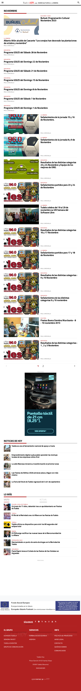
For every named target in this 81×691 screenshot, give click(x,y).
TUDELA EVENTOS (10, 643)
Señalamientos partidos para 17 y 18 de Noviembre (57, 254)
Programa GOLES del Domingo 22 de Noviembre (26, 61)
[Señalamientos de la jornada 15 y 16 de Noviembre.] (21, 124)
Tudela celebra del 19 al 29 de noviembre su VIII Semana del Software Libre (54, 210)
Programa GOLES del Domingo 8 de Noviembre (26, 89)
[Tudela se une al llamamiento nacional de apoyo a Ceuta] (7, 448)
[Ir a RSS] (55, 621)
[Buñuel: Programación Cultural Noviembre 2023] (21, 25)
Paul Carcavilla (9, 45)
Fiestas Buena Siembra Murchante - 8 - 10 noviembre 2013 (58, 322)
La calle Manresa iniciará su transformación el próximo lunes (35, 463)
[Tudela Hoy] (40, 2)
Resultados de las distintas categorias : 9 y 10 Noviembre (58, 276)
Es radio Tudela (10, 636)
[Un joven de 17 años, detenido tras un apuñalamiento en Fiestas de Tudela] (7, 507)
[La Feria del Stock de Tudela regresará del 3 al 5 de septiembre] (7, 484)
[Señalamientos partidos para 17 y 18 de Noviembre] (21, 259)
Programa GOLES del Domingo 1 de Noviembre (26, 108)
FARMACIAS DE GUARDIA (38, 636)
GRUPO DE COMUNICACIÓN (13, 647)
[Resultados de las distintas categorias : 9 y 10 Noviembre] (21, 282)
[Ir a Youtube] (52, 621)
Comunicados (60, 650)
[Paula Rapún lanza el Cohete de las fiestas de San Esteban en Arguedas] (7, 551)
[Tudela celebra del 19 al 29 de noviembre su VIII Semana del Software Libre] (21, 214)
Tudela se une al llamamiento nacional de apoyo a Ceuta (33, 446)
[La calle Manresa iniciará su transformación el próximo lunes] (7, 466)
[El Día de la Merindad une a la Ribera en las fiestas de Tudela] (7, 516)
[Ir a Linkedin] (45, 621)
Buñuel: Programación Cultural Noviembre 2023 (54, 19)
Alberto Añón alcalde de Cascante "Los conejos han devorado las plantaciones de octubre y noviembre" (40, 42)
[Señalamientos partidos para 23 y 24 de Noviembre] (21, 192)
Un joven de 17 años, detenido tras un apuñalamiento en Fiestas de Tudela (37, 507)
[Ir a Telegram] (38, 621)
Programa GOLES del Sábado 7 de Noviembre (25, 98)
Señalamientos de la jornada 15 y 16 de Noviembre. (57, 118)
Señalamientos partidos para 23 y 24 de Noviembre (57, 186)
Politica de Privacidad (63, 636)
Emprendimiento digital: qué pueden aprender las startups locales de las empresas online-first (35, 455)
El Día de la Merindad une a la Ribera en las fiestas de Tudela (35, 515)
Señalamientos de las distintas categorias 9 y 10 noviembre (54, 299)
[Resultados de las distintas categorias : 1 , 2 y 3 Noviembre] (21, 350)
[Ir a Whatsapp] (49, 621)
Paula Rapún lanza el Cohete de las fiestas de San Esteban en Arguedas (35, 552)
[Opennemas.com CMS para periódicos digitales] (40, 679)
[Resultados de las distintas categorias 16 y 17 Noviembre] (21, 237)
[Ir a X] (42, 621)
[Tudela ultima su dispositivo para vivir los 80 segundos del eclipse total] (7, 525)
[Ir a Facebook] (35, 621)
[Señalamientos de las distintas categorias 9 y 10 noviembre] (21, 305)
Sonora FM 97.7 (9, 639)
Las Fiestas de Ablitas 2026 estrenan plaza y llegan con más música (35, 473)
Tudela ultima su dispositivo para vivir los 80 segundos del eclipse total (34, 525)
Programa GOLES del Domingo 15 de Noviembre (26, 80)
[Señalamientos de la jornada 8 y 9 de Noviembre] (21, 147)
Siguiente (74, 366)
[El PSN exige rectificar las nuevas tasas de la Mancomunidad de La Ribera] (7, 533)
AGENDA (32, 639)
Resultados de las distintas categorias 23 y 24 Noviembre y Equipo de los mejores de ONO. (58, 165)
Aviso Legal (59, 639)
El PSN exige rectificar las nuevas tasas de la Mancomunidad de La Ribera (36, 534)
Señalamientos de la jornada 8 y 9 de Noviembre (57, 141)
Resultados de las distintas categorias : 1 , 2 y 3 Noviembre (58, 344)
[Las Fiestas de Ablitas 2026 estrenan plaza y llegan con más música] (7, 475)
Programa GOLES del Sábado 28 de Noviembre (25, 52)
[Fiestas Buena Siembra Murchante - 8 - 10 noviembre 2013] (21, 327)
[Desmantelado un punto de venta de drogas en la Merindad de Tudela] (7, 542)
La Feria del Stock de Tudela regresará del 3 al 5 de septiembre (36, 481)
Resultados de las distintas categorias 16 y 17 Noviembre (58, 231)
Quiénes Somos (60, 647)
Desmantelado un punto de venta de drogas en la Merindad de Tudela (36, 543)
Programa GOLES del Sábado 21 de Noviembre (25, 70)
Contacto (58, 643)
